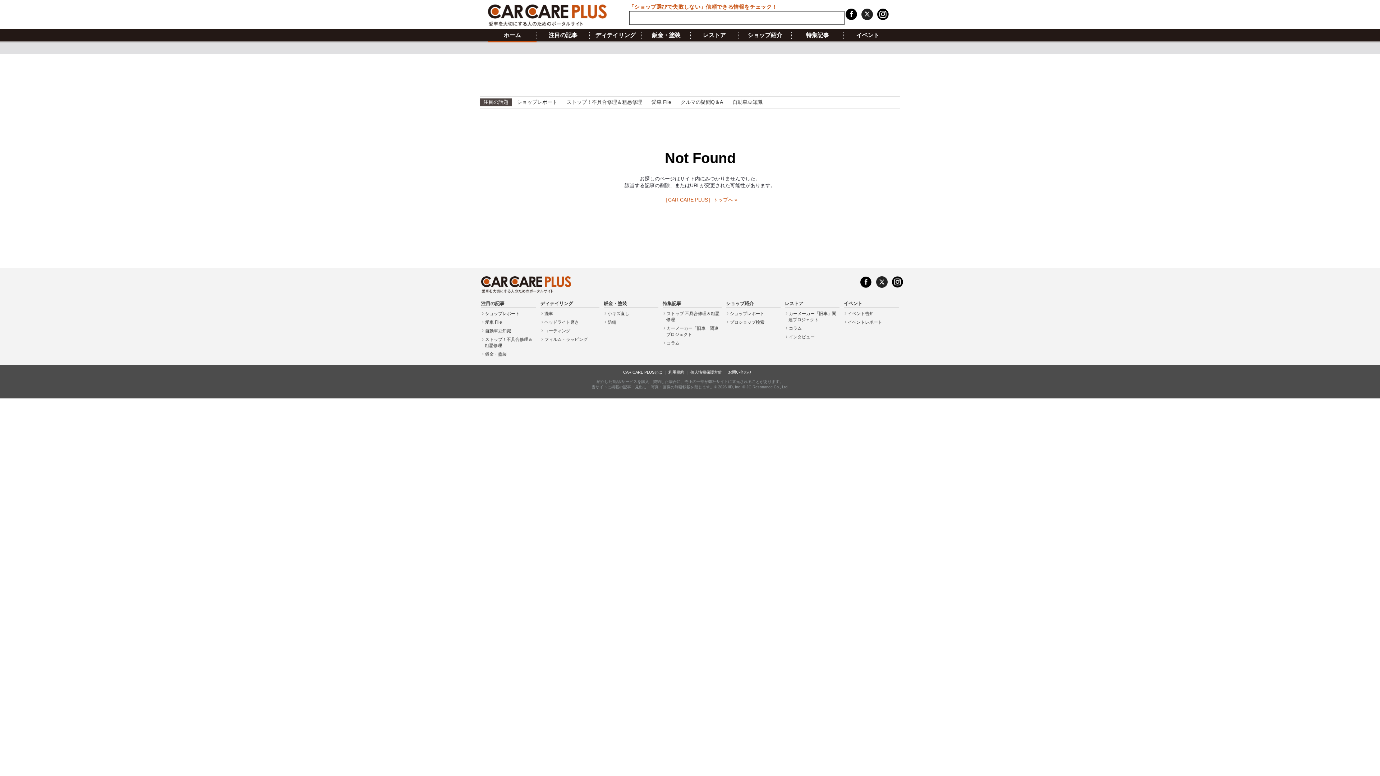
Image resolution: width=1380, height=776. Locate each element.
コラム (673, 343)
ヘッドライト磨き (561, 322)
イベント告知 (861, 313)
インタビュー (802, 337)
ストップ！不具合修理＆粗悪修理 (604, 102)
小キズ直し (618, 313)
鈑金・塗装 (666, 35)
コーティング (557, 330)
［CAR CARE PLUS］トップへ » (700, 200)
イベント (867, 35)
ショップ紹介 (765, 35)
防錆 (612, 322)
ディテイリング (615, 35)
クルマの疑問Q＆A (702, 102)
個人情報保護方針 (706, 372)
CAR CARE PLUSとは (642, 372)
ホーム (512, 35)
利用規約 (676, 372)
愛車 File (661, 102)
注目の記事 (563, 35)
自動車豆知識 (747, 102)
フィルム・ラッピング (566, 339)
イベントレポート (865, 322)
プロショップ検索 (747, 322)
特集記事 (817, 35)
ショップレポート (537, 102)
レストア (714, 35)
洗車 (548, 313)
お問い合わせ (740, 372)
